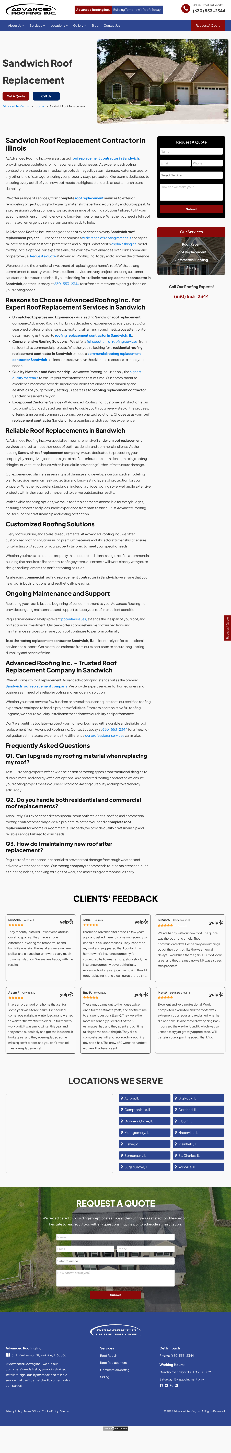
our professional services (104, 735)
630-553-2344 (66, 283)
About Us (14, 25)
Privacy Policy (14, 1411)
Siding (191, 267)
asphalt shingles (123, 244)
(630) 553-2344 (209, 10)
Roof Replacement (191, 252)
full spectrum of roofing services (112, 341)
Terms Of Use (32, 1411)
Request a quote (43, 256)
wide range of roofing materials (106, 238)
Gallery (78, 25)
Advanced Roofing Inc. (16, 106)
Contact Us (112, 25)
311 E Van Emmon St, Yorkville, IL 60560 (38, 1355)
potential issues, (74, 619)
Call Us (46, 96)
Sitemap (65, 1411)
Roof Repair (191, 244)
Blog (95, 25)
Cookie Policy (50, 1411)
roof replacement (89, 198)
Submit (191, 209)
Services (36, 25)
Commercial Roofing (191, 260)
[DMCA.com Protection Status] (115, 1430)
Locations (58, 25)
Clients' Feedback (115, 898)
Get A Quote (16, 96)
